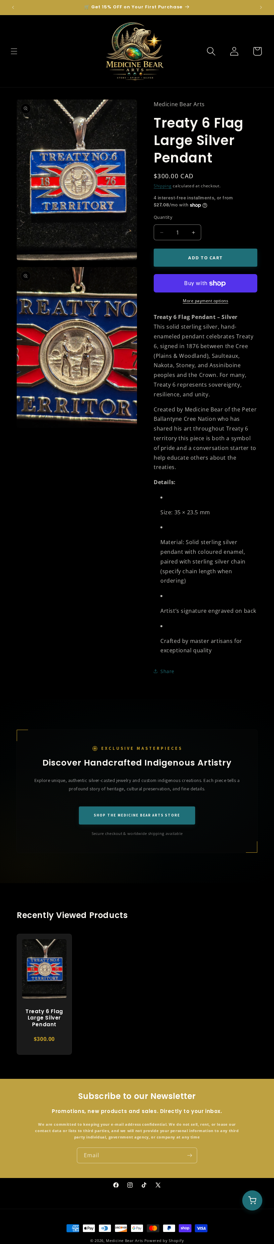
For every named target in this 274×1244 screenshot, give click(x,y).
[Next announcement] (261, 7)
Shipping (163, 186)
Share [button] (167, 671)
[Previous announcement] (13, 7)
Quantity (163, 217)
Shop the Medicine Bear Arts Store (137, 815)
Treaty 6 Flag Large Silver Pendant (44, 1018)
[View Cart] (252, 1200)
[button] (14, 51)
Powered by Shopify (164, 1240)
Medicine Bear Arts (124, 1240)
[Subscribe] (189, 1155)
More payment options (205, 301)
